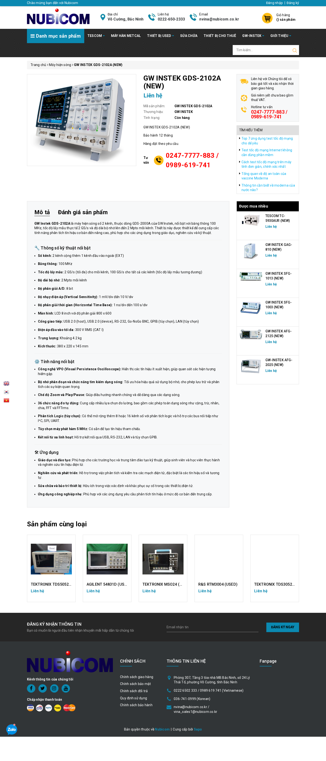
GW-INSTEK (252, 36)
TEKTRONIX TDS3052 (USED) (280, 584)
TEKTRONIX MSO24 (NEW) (165, 584)
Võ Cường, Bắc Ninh (126, 19)
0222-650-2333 (171, 19)
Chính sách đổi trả (134, 691)
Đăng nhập (274, 3)
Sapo (198, 729)
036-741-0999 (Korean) (192, 699)
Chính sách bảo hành (136, 705)
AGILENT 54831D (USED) (109, 584)
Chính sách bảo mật (135, 684)
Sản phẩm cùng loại (57, 524)
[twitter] (42, 688)
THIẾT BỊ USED (159, 36)
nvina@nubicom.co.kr (219, 19)
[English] (6, 384)
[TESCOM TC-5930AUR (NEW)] (251, 220)
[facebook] (31, 688)
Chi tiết (51, 593)
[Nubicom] (58, 16)
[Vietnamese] (6, 393)
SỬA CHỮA (188, 36)
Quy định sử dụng (133, 698)
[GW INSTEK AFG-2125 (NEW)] (251, 334)
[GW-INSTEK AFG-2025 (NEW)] (251, 366)
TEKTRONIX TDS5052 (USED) (57, 584)
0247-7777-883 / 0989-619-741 (192, 160)
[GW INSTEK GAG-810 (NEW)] (251, 251)
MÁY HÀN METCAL (126, 36)
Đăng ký (293, 3)
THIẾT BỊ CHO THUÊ (220, 36)
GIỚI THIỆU (279, 36)
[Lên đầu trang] (318, 529)
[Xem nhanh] (51, 559)
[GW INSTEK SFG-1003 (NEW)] (251, 307)
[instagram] (54, 688)
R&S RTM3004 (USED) (217, 584)
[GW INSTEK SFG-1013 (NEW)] (251, 276)
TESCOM (95, 36)
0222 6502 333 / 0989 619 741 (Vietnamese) (208, 690)
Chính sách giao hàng (136, 677)
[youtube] (66, 688)
